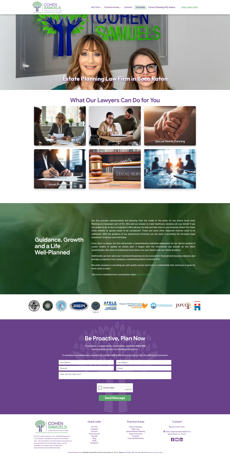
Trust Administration (135, 438)
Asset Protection (135, 433)
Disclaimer (94, 443)
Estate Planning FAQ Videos (161, 7)
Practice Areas (111, 7)
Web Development (40, 448)
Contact (128, 7)
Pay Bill (94, 436)
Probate (135, 436)
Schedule (140, 7)
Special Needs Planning (135, 431)
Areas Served (94, 433)
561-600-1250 (144, 274)
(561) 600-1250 (190, 7)
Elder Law (136, 429)
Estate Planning (135, 427)
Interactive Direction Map (155, 452)
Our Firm (95, 7)
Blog (94, 438)
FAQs (94, 440)
